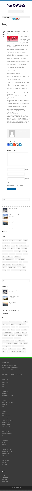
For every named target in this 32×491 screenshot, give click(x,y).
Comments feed (6, 479)
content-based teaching (8, 395)
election (21, 245)
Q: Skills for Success (20, 259)
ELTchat (26, 245)
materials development (8, 251)
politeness (10, 256)
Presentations (17, 256)
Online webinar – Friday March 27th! (10, 367)
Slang (4, 442)
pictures (25, 253)
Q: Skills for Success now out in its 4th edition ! (13, 374)
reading (4, 262)
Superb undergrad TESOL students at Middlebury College (15, 370)
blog (4, 384)
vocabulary (5, 464)
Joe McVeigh (24, 248)
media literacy (6, 422)
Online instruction (7, 426)
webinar (13, 270)
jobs (4, 413)
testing (4, 270)
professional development (8, 259)
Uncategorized (6, 460)
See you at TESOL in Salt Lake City (10, 365)
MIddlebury (24, 251)
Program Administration (8, 429)
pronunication (6, 431)
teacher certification (7, 451)
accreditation (6, 382)
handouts (5, 409)
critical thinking (6, 245)
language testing (6, 415)
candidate (26, 240)
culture (12, 245)
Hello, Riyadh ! (12, 220)
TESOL (24, 267)
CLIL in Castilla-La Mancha (15, 214)
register (15, 262)
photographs (19, 253)
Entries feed (5, 477)
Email (26, 174)
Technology (5, 455)
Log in (4, 475)
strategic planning (7, 449)
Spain (20, 262)
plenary (4, 256)
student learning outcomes (17, 264)
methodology (17, 251)
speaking (25, 262)
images (12, 248)
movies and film (6, 424)
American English (6, 240)
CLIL (4, 389)
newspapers (11, 253)
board (20, 240)
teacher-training (12, 267)
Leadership (5, 418)
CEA (4, 386)
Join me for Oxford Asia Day (9, 372)
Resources (5, 440)
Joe (12, 33)
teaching (19, 267)
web (9, 270)
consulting (5, 393)
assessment (14, 240)
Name (26, 169)
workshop (19, 270)
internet (18, 248)
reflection (10, 262)
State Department (6, 264)
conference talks (21, 243)
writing (24, 270)
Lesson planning (13, 208)
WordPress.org (6, 481)
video (4, 462)
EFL (17, 245)
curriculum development (8, 402)
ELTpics (4, 248)
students (4, 267)
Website (27, 178)
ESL (8, 248)
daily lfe (5, 404)
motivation (5, 253)
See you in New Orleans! (17, 32)
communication (6, 243)
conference (13, 243)
